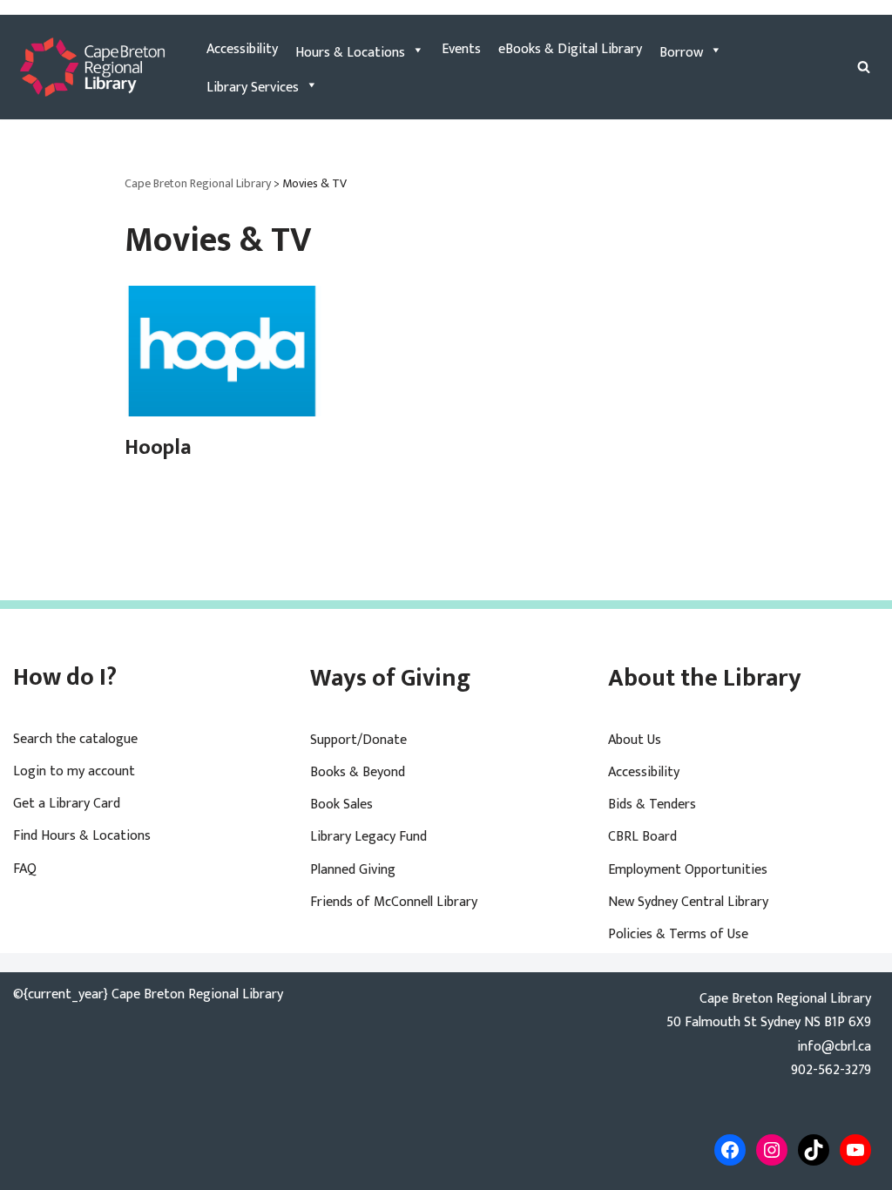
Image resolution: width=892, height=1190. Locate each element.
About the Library (704, 678)
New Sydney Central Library (688, 902)
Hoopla (158, 447)
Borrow (681, 52)
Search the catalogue (75, 739)
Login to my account (74, 771)
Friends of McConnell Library (393, 902)
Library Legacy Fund (368, 837)
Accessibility (242, 49)
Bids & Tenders (652, 804)
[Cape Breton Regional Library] (92, 67)
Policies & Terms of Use (678, 934)
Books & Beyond (357, 772)
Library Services (252, 87)
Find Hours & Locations (82, 836)
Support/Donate (358, 740)
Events (461, 49)
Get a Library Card (66, 803)
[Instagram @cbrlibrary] (771, 1150)
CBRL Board (642, 837)
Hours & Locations (350, 52)
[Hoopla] (223, 351)
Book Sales (341, 804)
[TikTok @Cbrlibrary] (813, 1150)
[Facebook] (730, 1150)
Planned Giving (352, 870)
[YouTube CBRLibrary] (855, 1150)
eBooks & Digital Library (570, 49)
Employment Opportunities (687, 870)
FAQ (25, 869)
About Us (634, 740)
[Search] (863, 66)
